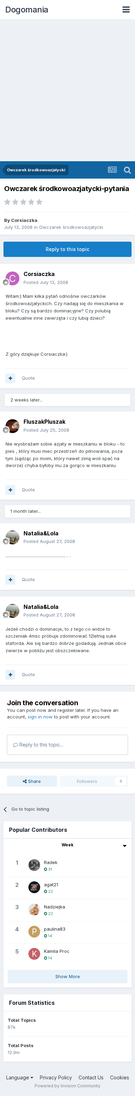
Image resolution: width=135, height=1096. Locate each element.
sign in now (40, 716)
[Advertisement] (67, 90)
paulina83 (54, 929)
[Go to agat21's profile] (34, 887)
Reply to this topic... (40, 745)
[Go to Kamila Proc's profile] (34, 954)
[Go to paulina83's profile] (34, 932)
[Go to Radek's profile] (34, 865)
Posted (46, 282)
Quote (28, 378)
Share (34, 781)
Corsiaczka (24, 220)
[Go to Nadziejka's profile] (34, 909)
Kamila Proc (57, 951)
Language (18, 1077)
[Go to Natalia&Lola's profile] (12, 537)
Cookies (119, 1077)
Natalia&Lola (41, 533)
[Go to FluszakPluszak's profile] (12, 426)
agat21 (51, 884)
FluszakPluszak (44, 421)
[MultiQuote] (10, 378)
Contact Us (91, 1077)
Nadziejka (54, 906)
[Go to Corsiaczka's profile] (12, 278)
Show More (67, 976)
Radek (50, 862)
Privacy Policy (56, 1077)
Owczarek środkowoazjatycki (71, 227)
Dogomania (26, 10)
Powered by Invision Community (67, 1085)
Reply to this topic (67, 249)
